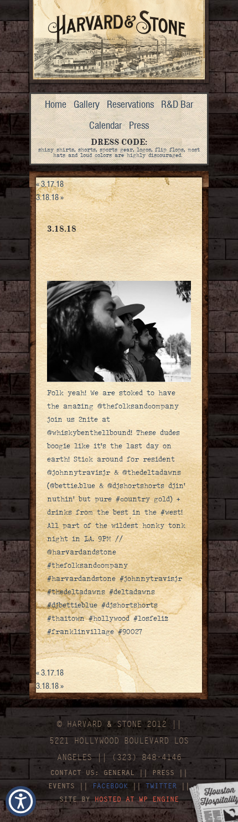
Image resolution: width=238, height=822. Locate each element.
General (119, 772)
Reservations (130, 104)
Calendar (105, 125)
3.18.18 (50, 197)
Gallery (87, 104)
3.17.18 (50, 184)
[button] (21, 801)
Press (139, 125)
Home (55, 104)
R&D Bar (177, 104)
